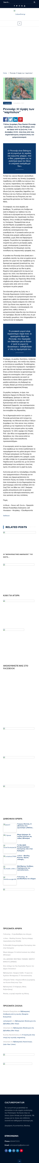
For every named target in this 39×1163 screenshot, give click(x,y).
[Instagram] (19, 6)
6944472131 (15, 1141)
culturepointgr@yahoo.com (19, 1145)
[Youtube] (24, 6)
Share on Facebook (5, 119)
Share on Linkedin (15, 119)
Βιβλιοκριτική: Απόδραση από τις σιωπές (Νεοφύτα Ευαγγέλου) (16, 1014)
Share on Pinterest (20, 119)
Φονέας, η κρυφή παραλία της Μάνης (16, 994)
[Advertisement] (19, 49)
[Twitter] (16, 6)
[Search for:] (9, 2)
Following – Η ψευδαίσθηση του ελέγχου (17, 934)
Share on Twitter (10, 119)
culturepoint (7, 1021)
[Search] (34, 2)
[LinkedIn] (22, 6)
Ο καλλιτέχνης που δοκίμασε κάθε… (17, 554)
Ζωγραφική (7, 103)
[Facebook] (14, 6)
